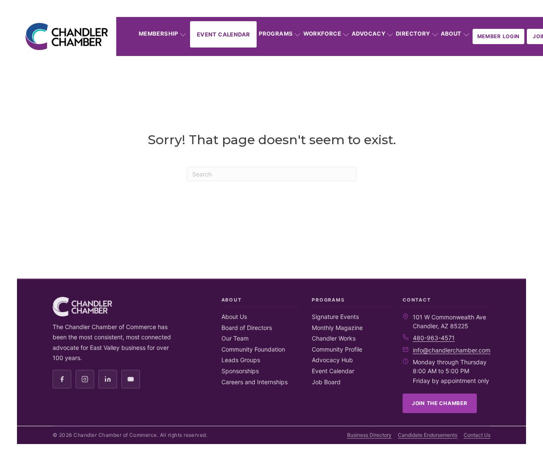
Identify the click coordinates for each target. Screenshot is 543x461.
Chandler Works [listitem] (333, 338)
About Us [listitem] (234, 316)
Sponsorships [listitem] (240, 370)
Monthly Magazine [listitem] (337, 327)
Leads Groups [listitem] (240, 359)
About (451, 33)
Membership (158, 33)
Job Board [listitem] (326, 382)
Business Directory (369, 435)
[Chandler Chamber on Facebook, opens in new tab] (62, 379)
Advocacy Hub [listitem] (332, 359)
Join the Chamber (439, 403)
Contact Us (477, 435)
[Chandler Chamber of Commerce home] (66, 36)
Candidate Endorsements (427, 435)
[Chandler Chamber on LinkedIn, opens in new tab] (107, 379)
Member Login (498, 36)
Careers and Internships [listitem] (254, 382)
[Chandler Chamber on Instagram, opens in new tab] (85, 379)
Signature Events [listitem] (335, 316)
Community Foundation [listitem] (253, 349)
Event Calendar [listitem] (333, 370)
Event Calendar (223, 34)
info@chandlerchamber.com (451, 350)
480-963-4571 (434, 337)
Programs (276, 33)
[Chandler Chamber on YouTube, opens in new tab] (130, 379)
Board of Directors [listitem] (246, 327)
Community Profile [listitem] (337, 349)
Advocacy (368, 33)
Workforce (322, 33)
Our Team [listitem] (235, 338)
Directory (413, 33)
